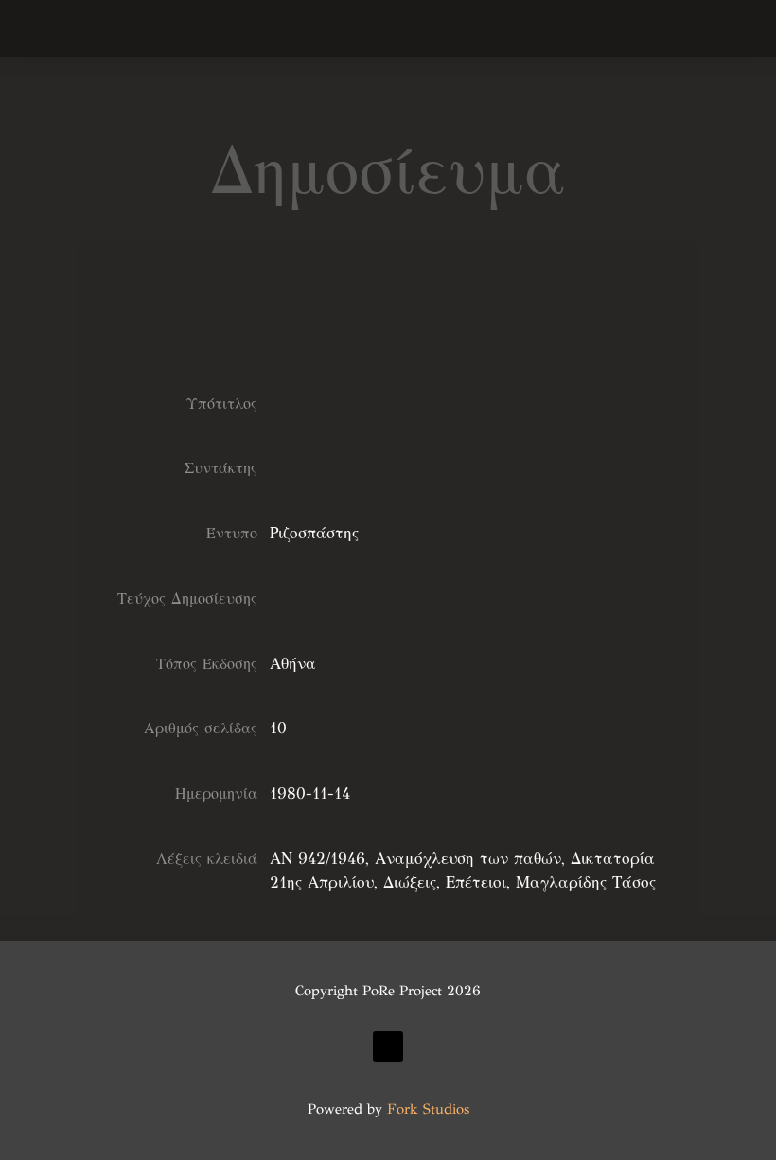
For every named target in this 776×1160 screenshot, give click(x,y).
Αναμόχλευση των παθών (468, 859)
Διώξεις (409, 882)
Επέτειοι (476, 882)
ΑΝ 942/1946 (317, 859)
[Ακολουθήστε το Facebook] (388, 1046)
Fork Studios (428, 1108)
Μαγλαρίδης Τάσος (586, 882)
